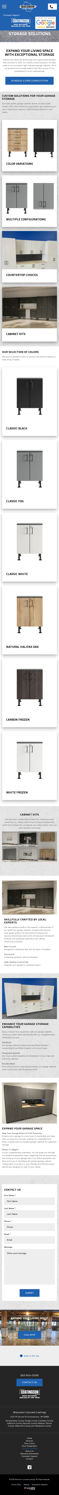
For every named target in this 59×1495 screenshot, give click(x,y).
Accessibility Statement (40, 1485)
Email (8, 1234)
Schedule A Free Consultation (29, 80)
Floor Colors (29, 1443)
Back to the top (31, 1355)
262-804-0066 (29, 1375)
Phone (8, 1221)
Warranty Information (29, 1453)
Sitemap (26, 1485)
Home (29, 1438)
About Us (29, 1451)
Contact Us (29, 1382)
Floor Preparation (29, 1446)
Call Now (29, 1334)
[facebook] (30, 1467)
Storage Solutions (30, 33)
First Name (10, 1195)
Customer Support (11, 15)
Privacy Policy (16, 1485)
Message (8, 1247)
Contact (29, 1459)
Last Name (10, 1208)
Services (29, 1441)
